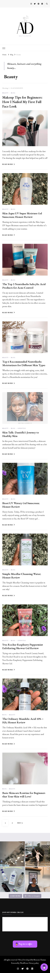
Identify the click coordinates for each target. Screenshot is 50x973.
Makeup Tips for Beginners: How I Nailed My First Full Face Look (22, 101)
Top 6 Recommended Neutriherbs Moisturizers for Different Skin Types (23, 363)
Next (19, 823)
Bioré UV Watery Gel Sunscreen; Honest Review (21, 504)
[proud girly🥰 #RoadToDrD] (37, 853)
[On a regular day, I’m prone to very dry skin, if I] (12, 879)
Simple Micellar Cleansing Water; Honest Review (21, 575)
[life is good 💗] (37, 879)
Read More (7, 164)
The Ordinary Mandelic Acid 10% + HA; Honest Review (22, 720)
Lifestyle (22, 428)
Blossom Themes (39, 960)
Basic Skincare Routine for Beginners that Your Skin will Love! (23, 794)
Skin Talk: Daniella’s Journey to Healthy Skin (20, 434)
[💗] (12, 853)
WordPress (24, 963)
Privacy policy (34, 963)
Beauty (5, 93)
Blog (13, 93)
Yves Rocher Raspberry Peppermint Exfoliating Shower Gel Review (22, 646)
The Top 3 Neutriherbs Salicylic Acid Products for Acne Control (24, 285)
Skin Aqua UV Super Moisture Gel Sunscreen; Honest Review (22, 215)
